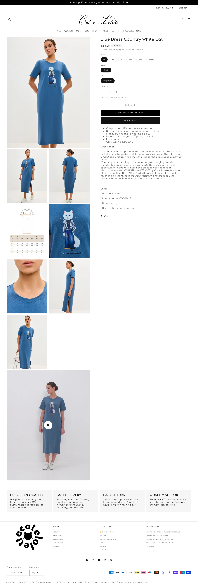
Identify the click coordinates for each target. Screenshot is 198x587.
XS (132, 60)
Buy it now (130, 120)
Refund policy (63, 582)
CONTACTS (150, 546)
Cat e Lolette (18, 582)
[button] (10, 20)
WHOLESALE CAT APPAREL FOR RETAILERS (161, 542)
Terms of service (92, 582)
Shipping (117, 50)
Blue (107, 70)
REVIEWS (103, 546)
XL (142, 60)
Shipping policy (108, 582)
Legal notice (142, 582)
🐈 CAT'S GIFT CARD (107, 532)
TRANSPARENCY (58, 542)
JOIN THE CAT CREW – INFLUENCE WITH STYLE (163, 532)
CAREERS (56, 546)
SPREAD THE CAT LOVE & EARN (157, 535)
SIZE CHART (104, 549)
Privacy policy (77, 582)
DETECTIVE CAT (58, 535)
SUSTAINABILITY (59, 539)
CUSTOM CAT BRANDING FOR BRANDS (159, 539)
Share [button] (107, 216)
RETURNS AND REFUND (108, 539)
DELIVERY (103, 535)
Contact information (126, 582)
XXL (152, 60)
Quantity (105, 87)
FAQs (101, 542)
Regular (109, 81)
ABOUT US (57, 532)
